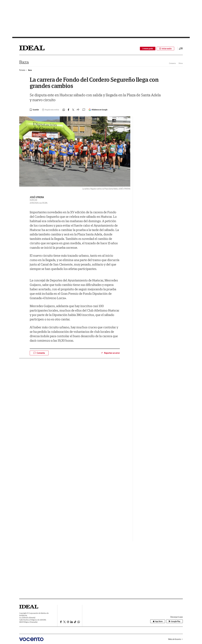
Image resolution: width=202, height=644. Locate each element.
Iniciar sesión (167, 48)
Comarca (172, 63)
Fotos (181, 63)
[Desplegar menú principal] (181, 48)
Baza (24, 62)
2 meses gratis (147, 48)
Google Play (175, 621)
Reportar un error (112, 353)
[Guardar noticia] (34, 110)
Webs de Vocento (174, 639)
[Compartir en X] (73, 110)
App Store (159, 621)
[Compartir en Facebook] (68, 110)
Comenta (41, 353)
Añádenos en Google (99, 110)
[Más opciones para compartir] (78, 110)
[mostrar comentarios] (84, 110)
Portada (22, 70)
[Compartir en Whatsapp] (64, 110)
